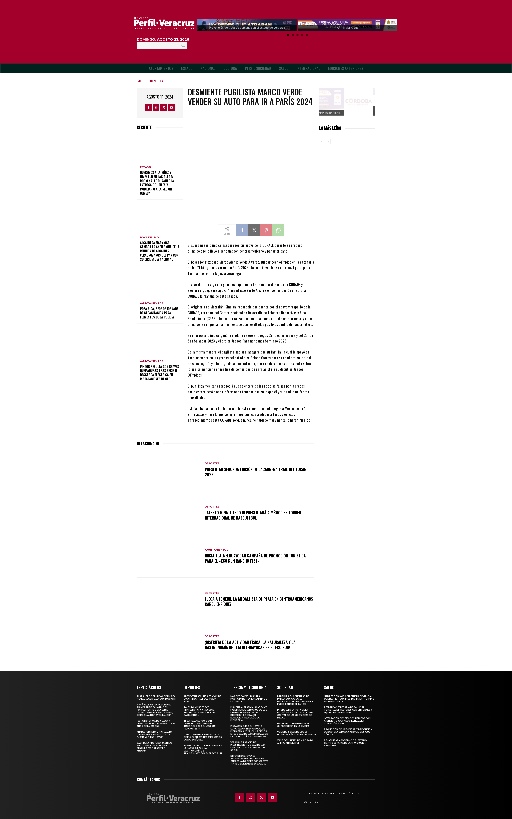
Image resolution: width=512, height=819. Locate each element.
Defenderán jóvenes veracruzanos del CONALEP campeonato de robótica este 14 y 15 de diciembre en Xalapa (249, 760)
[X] (163, 107)
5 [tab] (307, 35)
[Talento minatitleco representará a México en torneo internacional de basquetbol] (169, 513)
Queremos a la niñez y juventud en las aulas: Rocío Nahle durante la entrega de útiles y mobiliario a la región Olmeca (157, 183)
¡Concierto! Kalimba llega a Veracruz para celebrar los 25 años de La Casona (156, 723)
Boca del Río (149, 237)
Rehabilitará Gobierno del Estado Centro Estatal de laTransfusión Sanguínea (345, 743)
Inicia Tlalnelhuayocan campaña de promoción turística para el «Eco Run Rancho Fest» (255, 558)
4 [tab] (302, 35)
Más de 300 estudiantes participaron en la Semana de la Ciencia (248, 699)
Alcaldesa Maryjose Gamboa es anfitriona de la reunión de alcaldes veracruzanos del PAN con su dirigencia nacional (160, 251)
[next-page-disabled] (328, 141)
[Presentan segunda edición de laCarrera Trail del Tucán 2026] (169, 469)
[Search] (183, 45)
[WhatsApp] (278, 230)
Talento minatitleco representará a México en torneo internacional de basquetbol (253, 515)
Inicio (140, 81)
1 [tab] (288, 35)
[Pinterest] (266, 230)
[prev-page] (321, 141)
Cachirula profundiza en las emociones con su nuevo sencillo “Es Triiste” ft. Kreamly (154, 747)
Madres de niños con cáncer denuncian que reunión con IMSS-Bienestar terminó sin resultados (349, 699)
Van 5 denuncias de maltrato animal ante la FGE (295, 741)
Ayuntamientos (151, 303)
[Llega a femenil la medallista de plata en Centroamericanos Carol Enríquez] (169, 599)
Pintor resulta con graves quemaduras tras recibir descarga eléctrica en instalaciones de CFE (159, 372)
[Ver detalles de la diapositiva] (361, 102)
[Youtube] (171, 107)
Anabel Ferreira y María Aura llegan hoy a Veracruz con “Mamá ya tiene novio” (154, 734)
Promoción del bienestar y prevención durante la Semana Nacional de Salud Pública (348, 732)
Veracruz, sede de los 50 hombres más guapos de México (296, 733)
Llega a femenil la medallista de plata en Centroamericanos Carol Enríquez (259, 601)
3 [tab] (297, 35)
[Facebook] (148, 107)
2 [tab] (293, 35)
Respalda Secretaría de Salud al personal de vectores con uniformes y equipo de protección (348, 710)
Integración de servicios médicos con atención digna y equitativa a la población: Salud (347, 721)
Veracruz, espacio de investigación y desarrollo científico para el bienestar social (247, 746)
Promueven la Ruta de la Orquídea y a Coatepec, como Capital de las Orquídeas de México (295, 714)
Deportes (156, 81)
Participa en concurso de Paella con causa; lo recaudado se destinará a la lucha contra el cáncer (295, 700)
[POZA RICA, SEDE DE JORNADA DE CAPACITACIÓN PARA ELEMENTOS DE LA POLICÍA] (160, 284)
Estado (145, 167)
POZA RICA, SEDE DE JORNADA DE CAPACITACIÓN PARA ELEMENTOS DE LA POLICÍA (159, 312)
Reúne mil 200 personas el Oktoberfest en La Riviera (293, 724)
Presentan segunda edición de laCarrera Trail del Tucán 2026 (255, 471)
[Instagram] (156, 107)
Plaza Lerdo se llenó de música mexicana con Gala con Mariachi (156, 697)
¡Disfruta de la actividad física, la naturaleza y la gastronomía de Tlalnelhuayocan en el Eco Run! (250, 644)
